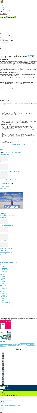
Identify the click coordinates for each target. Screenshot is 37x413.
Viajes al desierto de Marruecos (5, 288)
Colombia (3, 300)
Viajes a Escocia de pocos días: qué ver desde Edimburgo (8, 240)
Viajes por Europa (4, 393)
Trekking (2, 345)
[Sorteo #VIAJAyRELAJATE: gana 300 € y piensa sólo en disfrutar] (4, 169)
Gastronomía (2, 344)
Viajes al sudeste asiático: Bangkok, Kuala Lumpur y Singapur (11, 151)
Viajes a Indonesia (32, 345)
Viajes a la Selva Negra (4, 293)
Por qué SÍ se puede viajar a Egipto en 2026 (6, 225)
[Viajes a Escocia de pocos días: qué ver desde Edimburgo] (4, 239)
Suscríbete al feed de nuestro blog (4, 215)
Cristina (1, 260)
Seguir (5, 213)
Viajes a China (3, 289)
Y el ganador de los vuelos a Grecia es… (6, 400)
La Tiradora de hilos (2, 253)
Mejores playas (19, 344)
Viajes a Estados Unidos (4, 294)
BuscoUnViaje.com (4, 391)
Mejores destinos (12, 344)
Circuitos (2, 20)
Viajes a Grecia (28, 345)
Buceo (1, 343)
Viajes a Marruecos (4, 278)
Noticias (23, 344)
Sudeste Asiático (31, 344)
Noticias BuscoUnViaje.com (5, 42)
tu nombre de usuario (9, 34)
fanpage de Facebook (8, 136)
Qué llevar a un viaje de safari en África (6, 248)
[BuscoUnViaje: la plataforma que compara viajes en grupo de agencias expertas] (2, 409)
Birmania (3, 298)
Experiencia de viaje (32, 343)
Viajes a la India (3, 287)
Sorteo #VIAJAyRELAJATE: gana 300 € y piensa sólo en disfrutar (10, 171)
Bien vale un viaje (2, 161)
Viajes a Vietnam (4, 282)
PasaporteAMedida (31, 55)
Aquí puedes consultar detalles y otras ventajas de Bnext (17, 319)
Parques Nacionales (26, 344)
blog (3, 136)
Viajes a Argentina (12, 345)
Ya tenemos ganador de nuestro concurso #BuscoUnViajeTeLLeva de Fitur (12, 152)
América (3, 7)
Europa (2, 6)
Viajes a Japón (3, 281)
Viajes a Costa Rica (4, 295)
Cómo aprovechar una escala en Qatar (6, 252)
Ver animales (9, 345)
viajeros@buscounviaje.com (6, 389)
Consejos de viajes (16, 343)
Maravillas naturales (7, 344)
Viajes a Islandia (3, 346)
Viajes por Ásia (3, 394)
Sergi (0, 46)
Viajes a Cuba (3, 283)
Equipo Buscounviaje (25, 343)
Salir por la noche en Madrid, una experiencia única (8, 255)
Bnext (3, 319)
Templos (1, 345)
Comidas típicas (5, 343)
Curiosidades (21, 343)
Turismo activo (6, 345)
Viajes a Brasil (15, 345)
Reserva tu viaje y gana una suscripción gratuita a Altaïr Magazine (10, 405)
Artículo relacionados (3, 154)
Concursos (10, 343)
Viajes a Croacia (3, 277)
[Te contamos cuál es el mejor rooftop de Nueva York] (4, 231)
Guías (2, 25)
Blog (2, 392)
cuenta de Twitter (15, 136)
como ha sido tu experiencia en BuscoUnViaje (29, 187)
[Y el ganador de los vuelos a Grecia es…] (2, 398)
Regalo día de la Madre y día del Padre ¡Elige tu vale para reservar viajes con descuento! (13, 179)
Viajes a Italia (3, 276)
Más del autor (9, 154)
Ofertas (2, 5)
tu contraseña (8, 10)
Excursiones (28, 343)
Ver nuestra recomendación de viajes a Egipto (18, 144)
